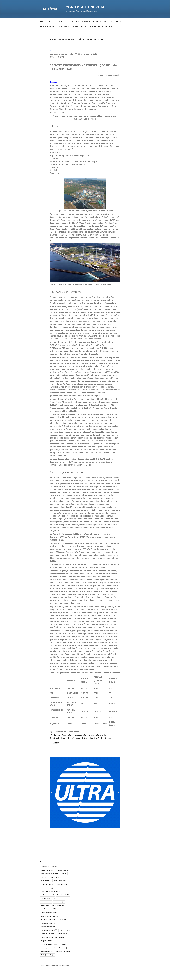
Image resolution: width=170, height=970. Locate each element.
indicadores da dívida (48, 919)
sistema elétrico (47, 951)
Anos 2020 (62, 21)
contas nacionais (47, 884)
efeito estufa (46, 902)
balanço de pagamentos (49, 873)
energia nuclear (58, 905)
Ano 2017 (96, 21)
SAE (64, 944)
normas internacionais (49, 930)
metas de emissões (48, 923)
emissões (45, 905)
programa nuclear (47, 941)
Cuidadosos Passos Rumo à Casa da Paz (69, 735)
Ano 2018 (85, 21)
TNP (43, 955)
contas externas (60, 881)
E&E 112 (84, 26)
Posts (117, 21)
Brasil (44, 877)
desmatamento (63, 895)
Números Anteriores (47, 26)
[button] (52, 792)
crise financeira (62, 884)
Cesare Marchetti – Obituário (68, 26)
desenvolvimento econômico (51, 891)
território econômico (63, 951)
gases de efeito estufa (49, 912)
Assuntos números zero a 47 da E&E (102, 26)
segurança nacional (48, 948)
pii (68, 930)
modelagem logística (48, 926)
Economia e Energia (84, 7)
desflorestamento (47, 895)
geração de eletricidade (49, 916)
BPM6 (64, 873)
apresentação (63, 870)
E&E (56, 898)
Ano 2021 (51, 21)
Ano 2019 (74, 21)
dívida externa (46, 898)
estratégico (45, 909)
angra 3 (55, 866)
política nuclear (63, 933)
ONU (62, 930)
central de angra (55, 877)
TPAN (51, 955)
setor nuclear (63, 948)
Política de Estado (47, 933)
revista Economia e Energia (50, 944)
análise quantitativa (48, 870)
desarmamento (47, 888)
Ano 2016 (107, 21)
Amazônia (45, 866)
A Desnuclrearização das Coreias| (97, 738)
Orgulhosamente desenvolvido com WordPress (54, 965)
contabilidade (46, 881)
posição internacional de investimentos (54, 937)
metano (62, 919)
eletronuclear (59, 902)
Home (42, 21)
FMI (55, 909)
